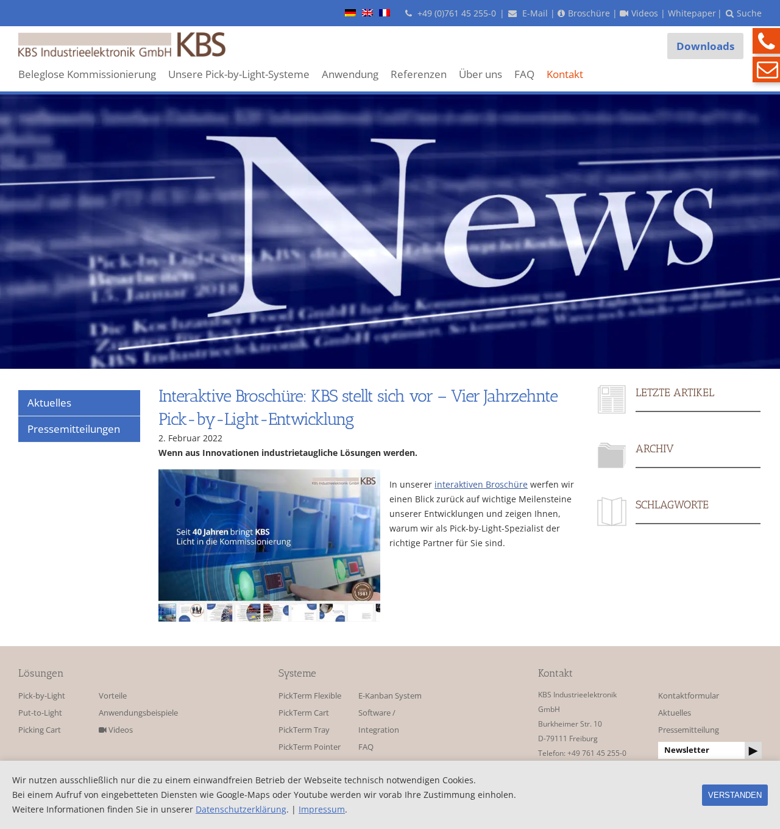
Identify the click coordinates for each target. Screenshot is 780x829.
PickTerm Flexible (309, 696)
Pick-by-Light (41, 696)
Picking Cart (39, 730)
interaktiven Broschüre (481, 484)
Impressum (322, 809)
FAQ (524, 74)
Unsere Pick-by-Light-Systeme (239, 74)
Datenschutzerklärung (241, 809)
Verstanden (735, 795)
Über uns (480, 74)
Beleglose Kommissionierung (87, 74)
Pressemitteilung (688, 730)
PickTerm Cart (303, 713)
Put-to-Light (40, 713)
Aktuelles (674, 713)
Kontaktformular (688, 696)
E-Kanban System (390, 696)
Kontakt (565, 74)
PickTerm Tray (304, 730)
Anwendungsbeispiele (135, 713)
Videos (120, 730)
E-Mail (534, 13)
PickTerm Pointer (309, 747)
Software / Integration (378, 721)
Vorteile (113, 696)
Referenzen (419, 74)
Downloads (705, 46)
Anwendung (350, 74)
